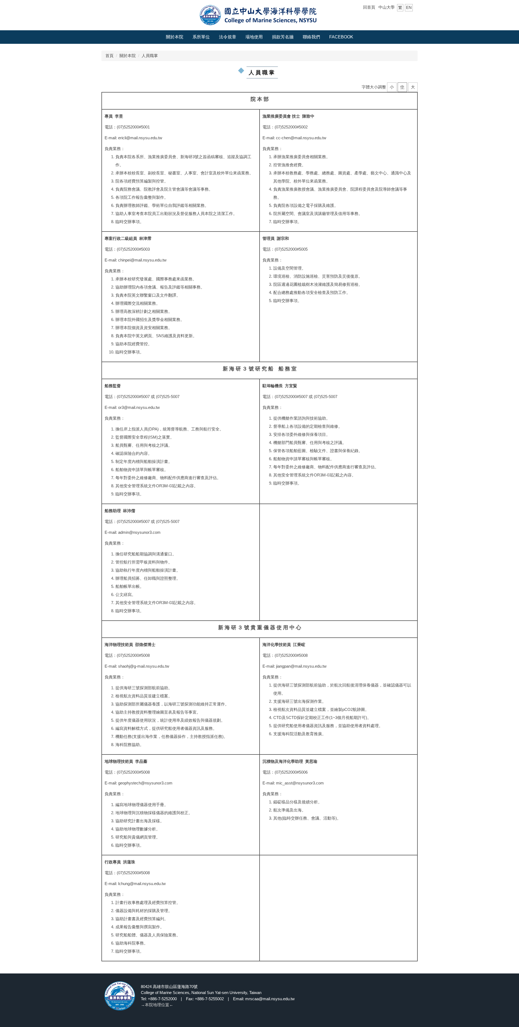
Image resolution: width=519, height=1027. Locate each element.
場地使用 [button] (254, 37)
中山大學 (386, 7)
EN (409, 7)
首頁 (109, 55)
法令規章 (227, 37)
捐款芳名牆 (283, 37)
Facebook (341, 37)
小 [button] (392, 87)
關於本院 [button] (174, 37)
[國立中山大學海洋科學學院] (259, 14)
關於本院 (127, 55)
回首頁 (369, 7)
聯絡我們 (311, 37)
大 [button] (413, 87)
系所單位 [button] (201, 37)
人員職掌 (150, 55)
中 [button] (402, 87)
